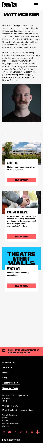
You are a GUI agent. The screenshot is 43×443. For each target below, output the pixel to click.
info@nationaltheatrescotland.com (18, 410)
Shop (4, 377)
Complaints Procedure (10, 423)
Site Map (5, 426)
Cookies (5, 420)
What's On (7, 367)
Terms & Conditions (9, 415)
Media (5, 372)
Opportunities (8, 362)
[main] (21, 176)
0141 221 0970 (10, 406)
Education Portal (10, 388)
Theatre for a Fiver (11, 382)
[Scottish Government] (21, 440)
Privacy (4, 418)
